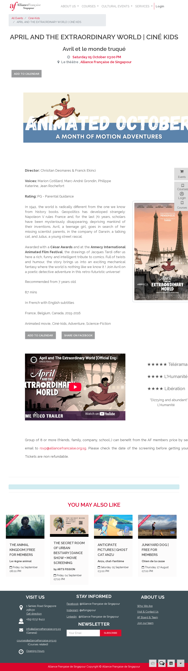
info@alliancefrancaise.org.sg (43, 628)
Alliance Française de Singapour (106, 62)
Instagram (72, 610)
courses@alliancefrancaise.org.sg (36, 640)
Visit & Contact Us (147, 611)
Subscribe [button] (110, 633)
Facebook (72, 603)
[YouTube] (150, 636)
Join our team (145, 623)
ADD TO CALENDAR (26, 73)
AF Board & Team (147, 617)
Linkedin (72, 616)
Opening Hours (35, 651)
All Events (17, 18)
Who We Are (145, 606)
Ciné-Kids (34, 18)
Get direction (34, 613)
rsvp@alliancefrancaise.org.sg (62, 448)
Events (182, 177)
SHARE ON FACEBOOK (78, 335)
